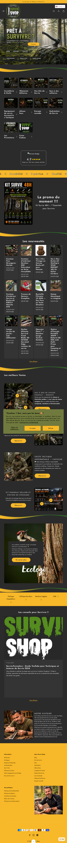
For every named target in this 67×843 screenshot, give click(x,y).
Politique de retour (26, 596)
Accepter (32, 428)
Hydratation (37, 765)
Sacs (35, 763)
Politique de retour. (9, 770)
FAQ (54, 596)
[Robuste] (25, 407)
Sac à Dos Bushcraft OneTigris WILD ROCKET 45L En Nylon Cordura (55, 266)
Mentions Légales (41, 596)
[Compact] (17, 395)
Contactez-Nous (8, 765)
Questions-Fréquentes (9, 763)
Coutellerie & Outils (39, 770)
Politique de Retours (9, 793)
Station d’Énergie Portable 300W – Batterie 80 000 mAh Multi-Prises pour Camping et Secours (56, 340)
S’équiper (33, 44)
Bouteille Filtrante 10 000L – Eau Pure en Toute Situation (40, 299)
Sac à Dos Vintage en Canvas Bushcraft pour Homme (40, 264)
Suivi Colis (7, 768)
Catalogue (7, 760)
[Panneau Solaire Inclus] (42, 503)
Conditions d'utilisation (10, 796)
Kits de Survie (38, 760)
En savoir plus (21, 560)
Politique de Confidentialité (11, 791)
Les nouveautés (38, 776)
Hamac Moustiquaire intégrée (56, 296)
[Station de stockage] (51, 500)
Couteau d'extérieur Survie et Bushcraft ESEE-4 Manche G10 (11, 300)
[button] (3, 11)
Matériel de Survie (39, 773)
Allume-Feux (37, 768)
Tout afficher (33, 361)
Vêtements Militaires (39, 778)
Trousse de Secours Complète (26, 296)
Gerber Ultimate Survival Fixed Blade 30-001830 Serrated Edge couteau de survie (26, 339)
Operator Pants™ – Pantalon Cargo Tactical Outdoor (40, 334)
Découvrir (42, 409)
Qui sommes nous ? (9, 776)
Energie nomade (38, 781)
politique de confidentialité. (29, 422)
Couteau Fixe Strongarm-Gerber (11, 262)
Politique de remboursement (11, 801)
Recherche (7, 757)
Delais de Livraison (9, 798)
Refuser (50, 428)
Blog (35, 757)
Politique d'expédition (11, 597)
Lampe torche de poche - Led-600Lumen (11, 333)
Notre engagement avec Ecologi (12, 773)
